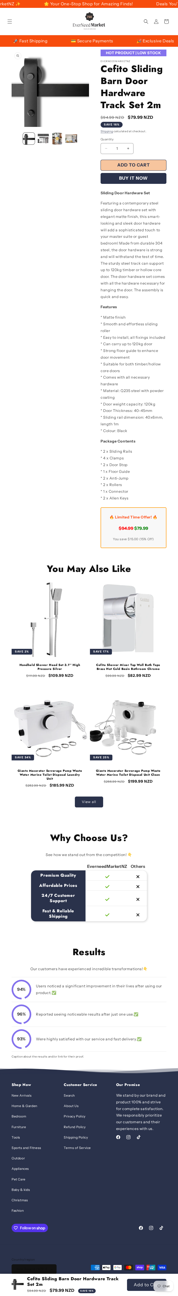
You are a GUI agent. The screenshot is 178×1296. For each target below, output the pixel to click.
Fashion (18, 1210)
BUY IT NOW (133, 178)
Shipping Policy (76, 1137)
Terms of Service (77, 1148)
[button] (10, 21)
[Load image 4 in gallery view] (71, 138)
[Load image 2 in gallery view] (43, 138)
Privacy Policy (74, 1116)
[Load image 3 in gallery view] (57, 138)
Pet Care (18, 1179)
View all (89, 802)
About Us (71, 1106)
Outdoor (18, 1158)
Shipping (107, 131)
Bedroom (19, 1116)
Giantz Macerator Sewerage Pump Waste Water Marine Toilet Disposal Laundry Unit (50, 775)
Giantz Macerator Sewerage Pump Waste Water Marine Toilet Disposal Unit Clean (128, 773)
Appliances (20, 1169)
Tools (16, 1137)
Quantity (107, 139)
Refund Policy (75, 1127)
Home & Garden (24, 1106)
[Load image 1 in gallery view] (29, 138)
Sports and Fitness (26, 1148)
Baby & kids (21, 1190)
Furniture (19, 1127)
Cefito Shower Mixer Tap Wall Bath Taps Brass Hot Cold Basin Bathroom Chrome (128, 667)
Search (69, 1095)
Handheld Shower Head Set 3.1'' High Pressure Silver (49, 667)
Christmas (20, 1200)
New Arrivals (22, 1095)
